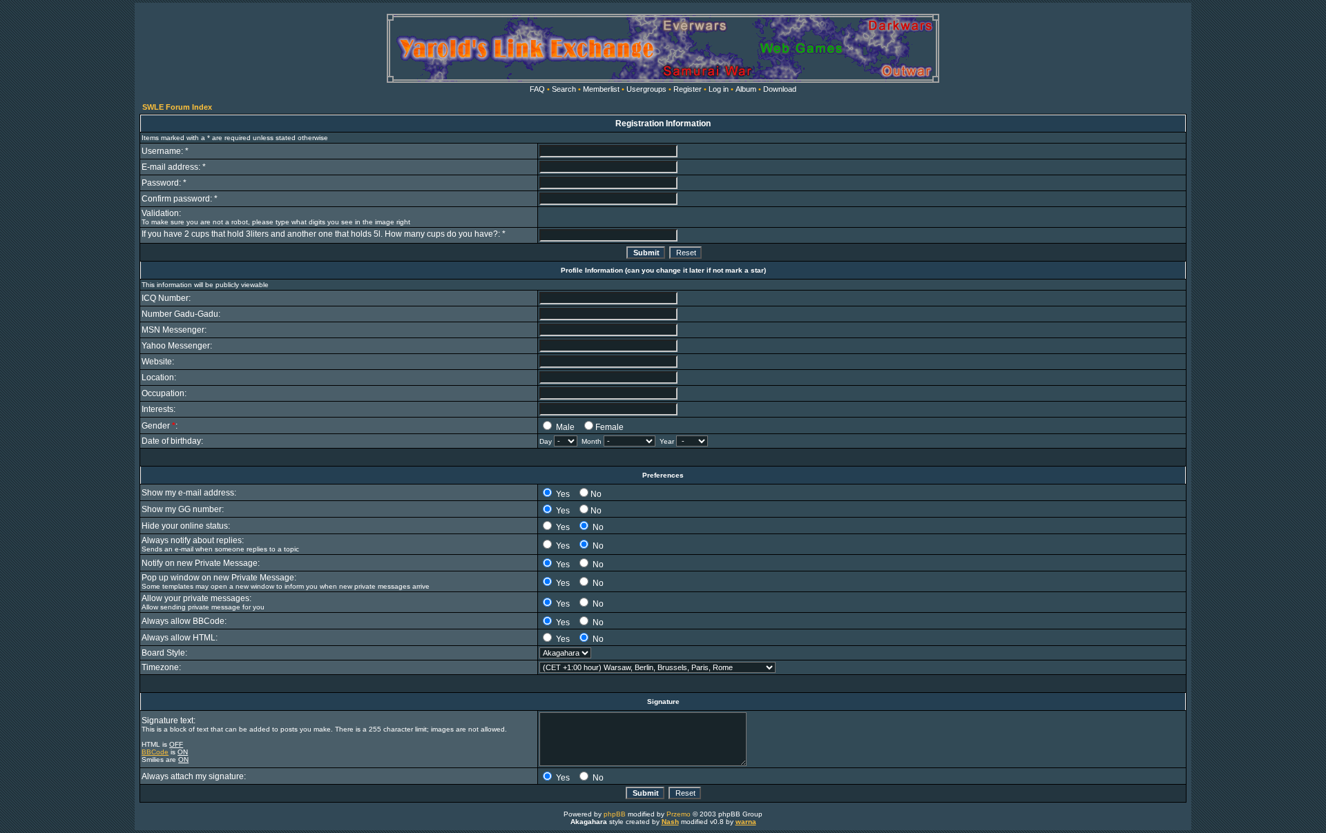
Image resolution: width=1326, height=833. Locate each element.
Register (687, 89)
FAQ (537, 89)
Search (564, 89)
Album (746, 89)
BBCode (155, 752)
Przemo (678, 814)
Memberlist (601, 89)
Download (779, 89)
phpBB (615, 814)
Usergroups (646, 89)
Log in (719, 89)
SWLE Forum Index (177, 107)
